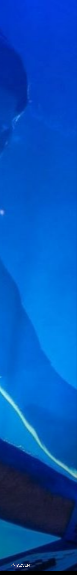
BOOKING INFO (51, 572)
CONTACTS (42, 572)
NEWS (12, 572)
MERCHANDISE (35, 572)
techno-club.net (60, 572)
